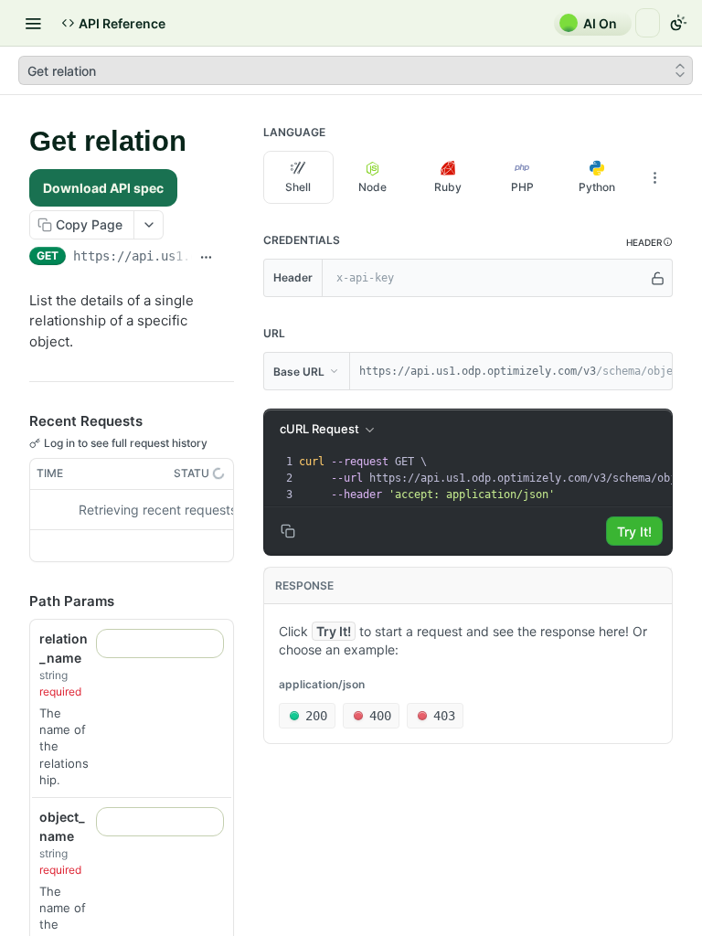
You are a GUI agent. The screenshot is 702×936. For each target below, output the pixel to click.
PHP (522, 187)
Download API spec (103, 188)
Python (597, 187)
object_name (62, 826)
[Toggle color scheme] (678, 22)
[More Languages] (654, 177)
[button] (649, 243)
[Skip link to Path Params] (16, 601)
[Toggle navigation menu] (33, 22)
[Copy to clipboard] (227, 258)
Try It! (634, 531)
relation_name (63, 648)
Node (372, 187)
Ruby (448, 187)
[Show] (657, 278)
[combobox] (160, 643)
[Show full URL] (206, 258)
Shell (298, 187)
